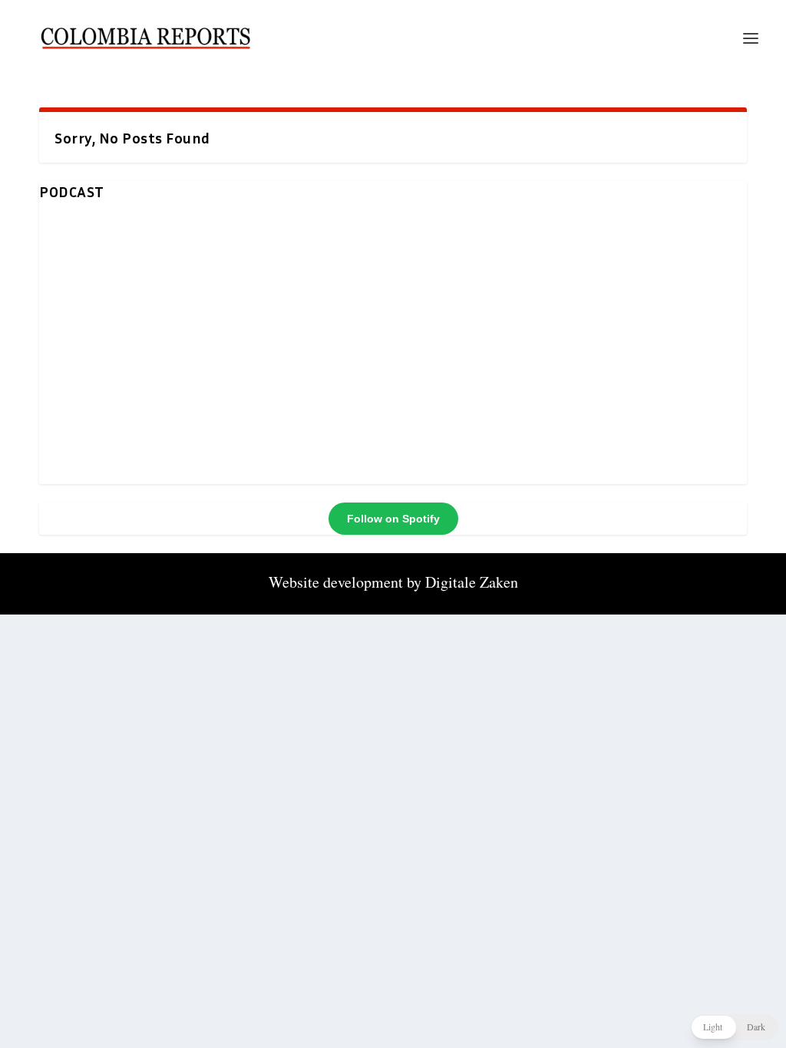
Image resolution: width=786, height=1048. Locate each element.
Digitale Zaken (471, 582)
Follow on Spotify (393, 518)
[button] (734, 1027)
